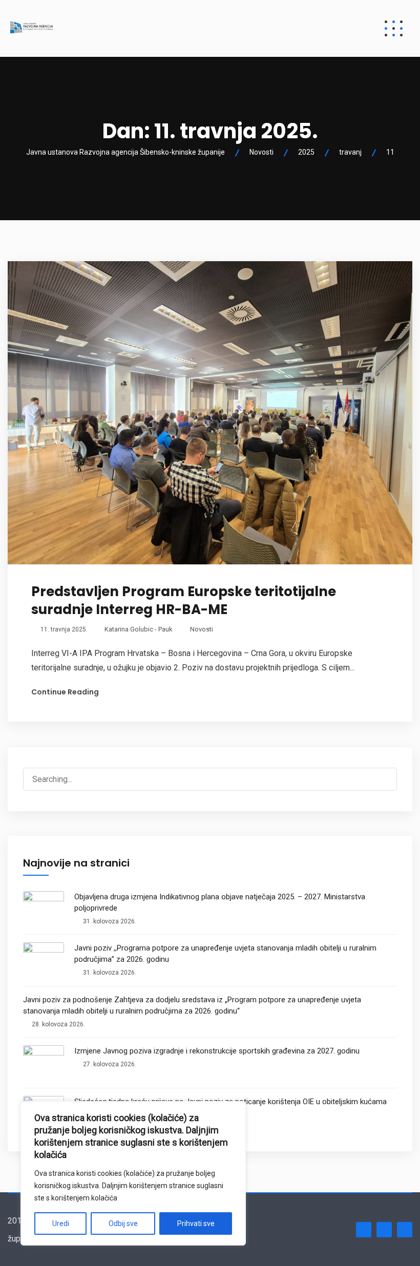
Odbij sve (123, 1223)
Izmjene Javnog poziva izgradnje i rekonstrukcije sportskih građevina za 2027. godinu (217, 1051)
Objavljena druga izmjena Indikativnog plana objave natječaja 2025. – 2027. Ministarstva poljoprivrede (219, 902)
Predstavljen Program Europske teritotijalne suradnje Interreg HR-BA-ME (183, 600)
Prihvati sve (196, 1223)
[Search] (383, 772)
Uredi (60, 1223)
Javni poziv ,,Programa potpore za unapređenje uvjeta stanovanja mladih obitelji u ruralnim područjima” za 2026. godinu (225, 953)
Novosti (201, 629)
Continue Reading (65, 692)
